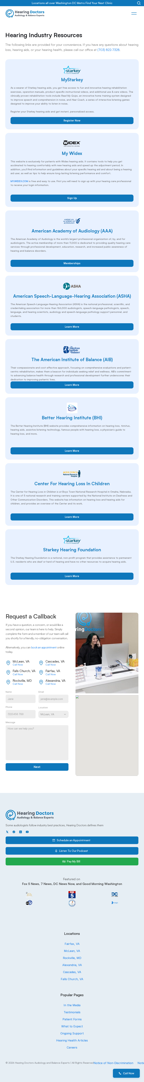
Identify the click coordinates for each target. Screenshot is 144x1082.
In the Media (72, 1005)
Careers (72, 1047)
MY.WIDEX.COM (19, 181)
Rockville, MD (72, 958)
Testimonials (72, 1012)
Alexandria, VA (72, 965)
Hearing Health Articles (72, 1040)
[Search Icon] (139, 3)
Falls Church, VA (72, 979)
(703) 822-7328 (108, 50)
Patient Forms (72, 1019)
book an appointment (44, 647)
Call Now (18, 664)
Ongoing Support (72, 1033)
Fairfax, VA (72, 944)
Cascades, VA (72, 972)
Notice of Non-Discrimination (113, 1063)
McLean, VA (72, 951)
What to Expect (72, 1026)
